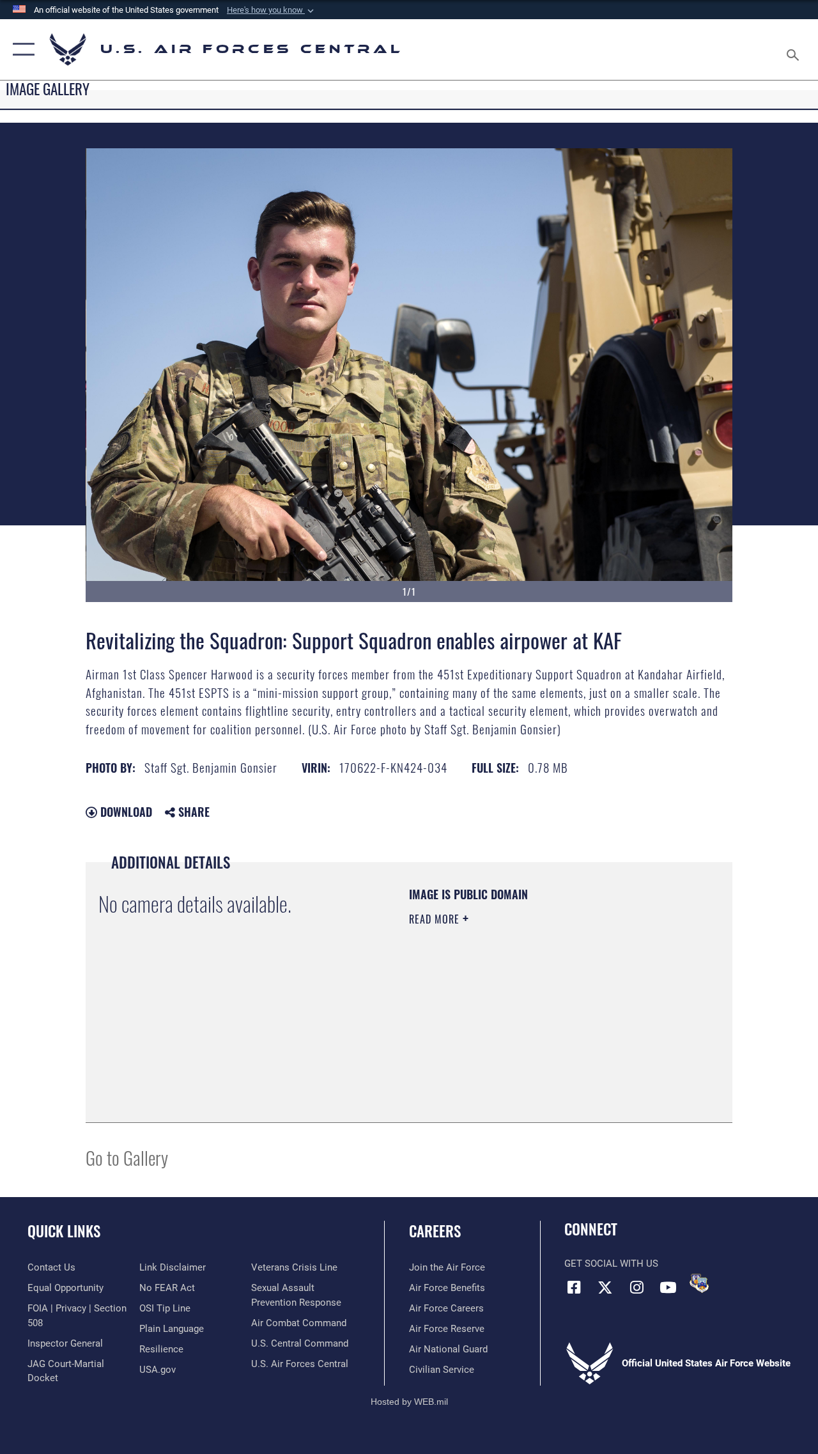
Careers (435, 1231)
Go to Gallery (127, 1157)
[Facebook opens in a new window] (573, 1287)
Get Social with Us (611, 1263)
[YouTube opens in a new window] (667, 1287)
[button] (271, 10)
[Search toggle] (795, 49)
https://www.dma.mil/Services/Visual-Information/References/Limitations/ (523, 1027)
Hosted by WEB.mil (409, 1401)
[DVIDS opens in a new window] (699, 1283)
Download (124, 811)
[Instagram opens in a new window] (636, 1287)
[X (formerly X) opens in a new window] (605, 1287)
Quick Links (63, 1231)
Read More (436, 919)
